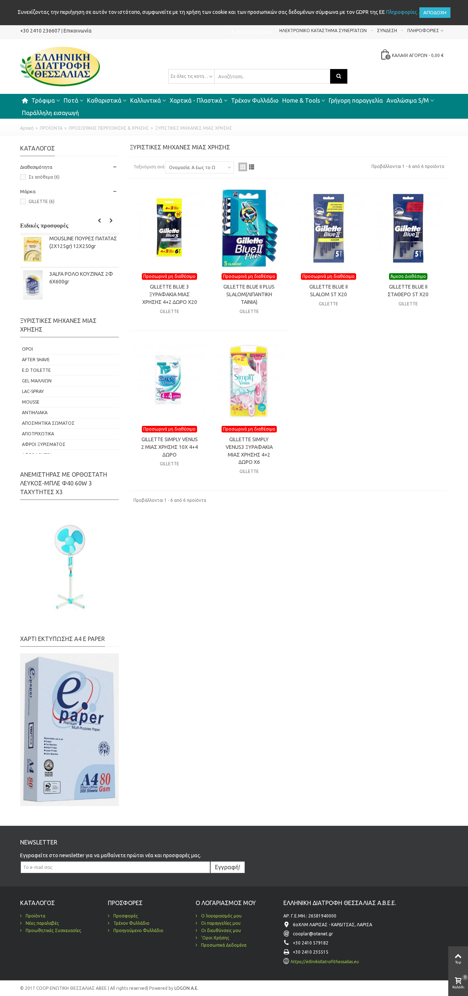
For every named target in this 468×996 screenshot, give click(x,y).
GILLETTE (41, 201)
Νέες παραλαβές (41, 923)
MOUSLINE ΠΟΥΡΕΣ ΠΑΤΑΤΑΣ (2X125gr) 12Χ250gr (83, 242)
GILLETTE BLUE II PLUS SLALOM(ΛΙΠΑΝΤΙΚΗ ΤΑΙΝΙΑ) (249, 294)
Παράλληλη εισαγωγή (50, 113)
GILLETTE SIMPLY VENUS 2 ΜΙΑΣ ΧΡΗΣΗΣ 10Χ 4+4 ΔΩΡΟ (169, 447)
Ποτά (71, 100)
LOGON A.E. (186, 988)
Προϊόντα (34, 915)
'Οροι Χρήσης (214, 937)
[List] (251, 167)
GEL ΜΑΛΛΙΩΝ (37, 380)
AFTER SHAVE (36, 359)
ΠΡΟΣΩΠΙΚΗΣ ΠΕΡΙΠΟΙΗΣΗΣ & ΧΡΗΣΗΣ (109, 128)
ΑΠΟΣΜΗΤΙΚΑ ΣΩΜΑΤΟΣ (48, 423)
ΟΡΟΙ (27, 349)
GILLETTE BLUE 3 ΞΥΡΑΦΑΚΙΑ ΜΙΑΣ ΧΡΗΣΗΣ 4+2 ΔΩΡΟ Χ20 (169, 294)
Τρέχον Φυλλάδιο (255, 100)
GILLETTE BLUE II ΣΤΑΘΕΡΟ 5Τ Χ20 (408, 290)
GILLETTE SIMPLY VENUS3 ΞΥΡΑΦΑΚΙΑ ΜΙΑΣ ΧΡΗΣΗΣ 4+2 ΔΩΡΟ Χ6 (249, 450)
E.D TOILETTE (36, 370)
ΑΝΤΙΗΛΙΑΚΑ (35, 412)
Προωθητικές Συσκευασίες (52, 930)
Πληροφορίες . (402, 12)
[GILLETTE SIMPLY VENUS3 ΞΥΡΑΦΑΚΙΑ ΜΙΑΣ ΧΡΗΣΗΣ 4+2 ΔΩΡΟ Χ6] (249, 381)
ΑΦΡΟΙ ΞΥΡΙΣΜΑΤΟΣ (43, 444)
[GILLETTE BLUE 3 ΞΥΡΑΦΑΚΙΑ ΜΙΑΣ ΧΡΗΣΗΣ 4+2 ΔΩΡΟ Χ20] (169, 228)
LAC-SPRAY (33, 391)
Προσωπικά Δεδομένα (223, 945)
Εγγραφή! (227, 867)
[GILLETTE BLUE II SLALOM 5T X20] (328, 228)
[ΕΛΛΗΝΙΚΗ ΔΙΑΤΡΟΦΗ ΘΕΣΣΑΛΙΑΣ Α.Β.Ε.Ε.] (60, 66)
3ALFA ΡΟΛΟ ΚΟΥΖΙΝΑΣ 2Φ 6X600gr (81, 278)
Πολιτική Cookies (254, 32)
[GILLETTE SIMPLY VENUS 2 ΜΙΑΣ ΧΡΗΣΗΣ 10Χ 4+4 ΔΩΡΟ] (169, 381)
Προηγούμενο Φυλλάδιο (137, 930)
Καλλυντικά (145, 100)
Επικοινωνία (78, 31)
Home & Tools (301, 100)
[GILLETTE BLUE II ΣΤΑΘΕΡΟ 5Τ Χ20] (408, 228)
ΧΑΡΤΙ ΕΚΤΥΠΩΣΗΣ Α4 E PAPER (62, 639)
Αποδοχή (434, 12)
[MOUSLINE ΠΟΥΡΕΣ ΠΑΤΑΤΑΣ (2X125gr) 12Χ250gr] (33, 249)
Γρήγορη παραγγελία (356, 100)
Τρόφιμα (43, 100)
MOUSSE (30, 402)
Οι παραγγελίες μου (220, 923)
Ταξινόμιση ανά (149, 166)
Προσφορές (125, 915)
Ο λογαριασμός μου (221, 915)
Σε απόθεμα (44, 177)
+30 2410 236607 (40, 31)
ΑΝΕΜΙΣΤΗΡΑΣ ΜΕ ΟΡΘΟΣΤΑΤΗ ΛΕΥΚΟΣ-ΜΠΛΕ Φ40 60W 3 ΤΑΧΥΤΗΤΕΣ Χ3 (63, 483)
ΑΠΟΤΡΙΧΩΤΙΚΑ (38, 433)
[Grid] (242, 167)
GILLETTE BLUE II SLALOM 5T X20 (328, 290)
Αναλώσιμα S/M (407, 100)
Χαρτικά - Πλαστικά (196, 100)
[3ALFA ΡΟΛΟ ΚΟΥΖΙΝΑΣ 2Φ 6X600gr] (33, 284)
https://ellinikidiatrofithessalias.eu (324, 961)
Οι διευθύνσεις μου (220, 930)
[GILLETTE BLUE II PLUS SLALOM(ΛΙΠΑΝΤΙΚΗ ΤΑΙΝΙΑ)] (249, 228)
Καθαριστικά (104, 100)
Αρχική (27, 128)
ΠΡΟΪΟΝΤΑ (51, 128)
